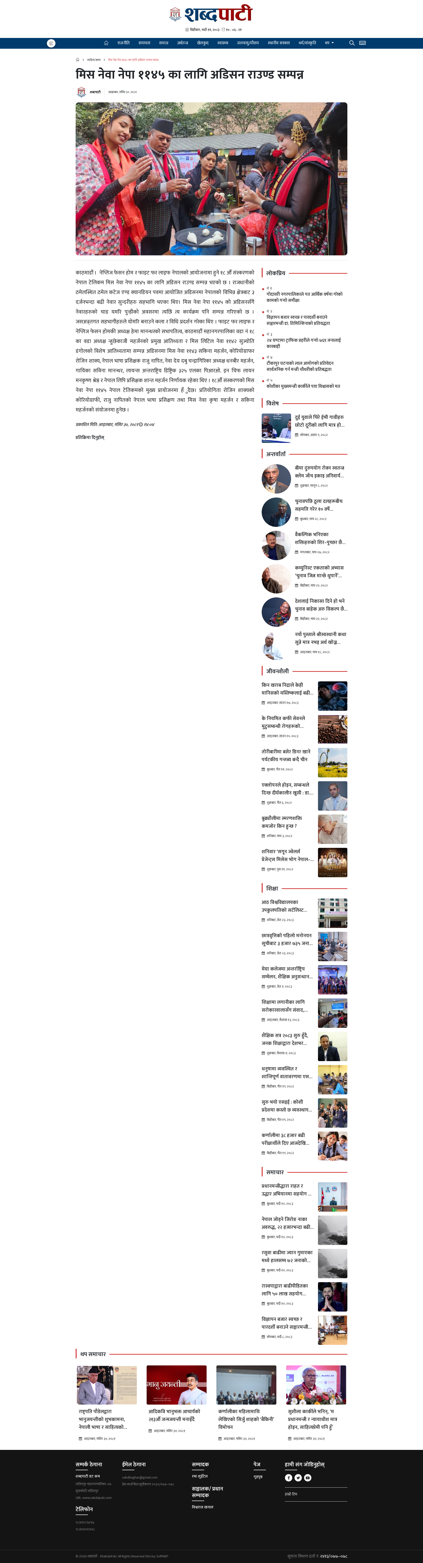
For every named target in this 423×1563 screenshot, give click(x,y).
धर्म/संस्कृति (307, 43)
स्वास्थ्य (222, 43)
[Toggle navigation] (51, 43)
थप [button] (327, 43)
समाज (163, 43)
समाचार (144, 43)
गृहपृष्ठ (258, 1477)
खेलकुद (203, 43)
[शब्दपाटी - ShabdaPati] (211, 13)
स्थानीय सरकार (279, 43)
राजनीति (124, 43)
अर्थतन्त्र (182, 43)
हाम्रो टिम (291, 1494)
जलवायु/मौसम (248, 43)
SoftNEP (162, 1556)
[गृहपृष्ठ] (106, 43)
